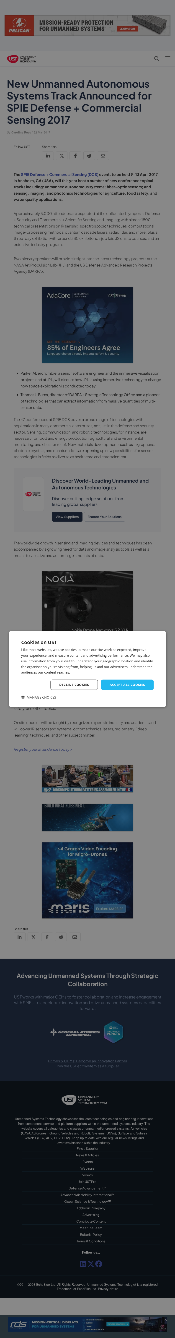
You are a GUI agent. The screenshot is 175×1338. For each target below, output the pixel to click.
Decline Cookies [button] (74, 684)
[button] (38, 697)
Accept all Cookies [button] (127, 684)
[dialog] (87, 669)
